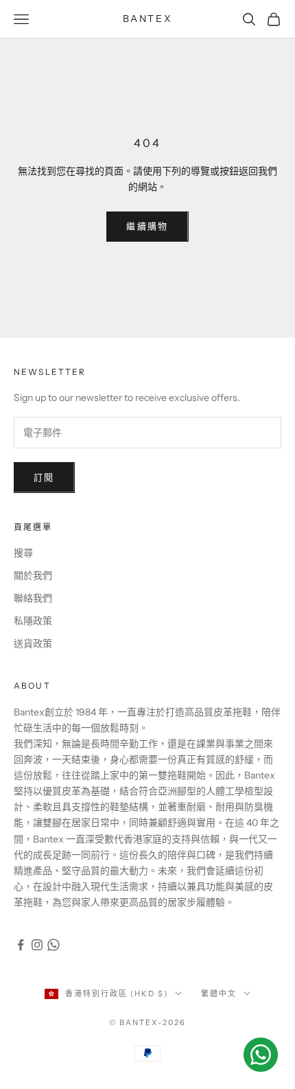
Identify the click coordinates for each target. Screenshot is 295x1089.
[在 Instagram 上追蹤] (37, 945)
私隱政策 (33, 621)
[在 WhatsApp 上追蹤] (53, 945)
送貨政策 (33, 643)
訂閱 (44, 477)
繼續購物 (147, 225)
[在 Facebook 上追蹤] (20, 945)
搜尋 (23, 553)
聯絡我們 (33, 598)
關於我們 (33, 575)
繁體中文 (219, 993)
